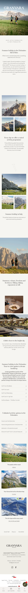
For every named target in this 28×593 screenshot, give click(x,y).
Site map (10, 580)
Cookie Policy (23, 580)
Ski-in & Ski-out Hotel (14, 521)
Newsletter (21, 532)
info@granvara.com (14, 562)
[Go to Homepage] (14, 9)
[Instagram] (12, 567)
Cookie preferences (16, 581)
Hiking (14, 467)
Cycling (14, 494)
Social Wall (6, 532)
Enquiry (14, 532)
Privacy (8, 581)
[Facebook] (16, 567)
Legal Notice (4, 580)
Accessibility (16, 580)
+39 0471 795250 (16, 561)
